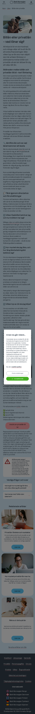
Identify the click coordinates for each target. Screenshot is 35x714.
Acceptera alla (18, 378)
